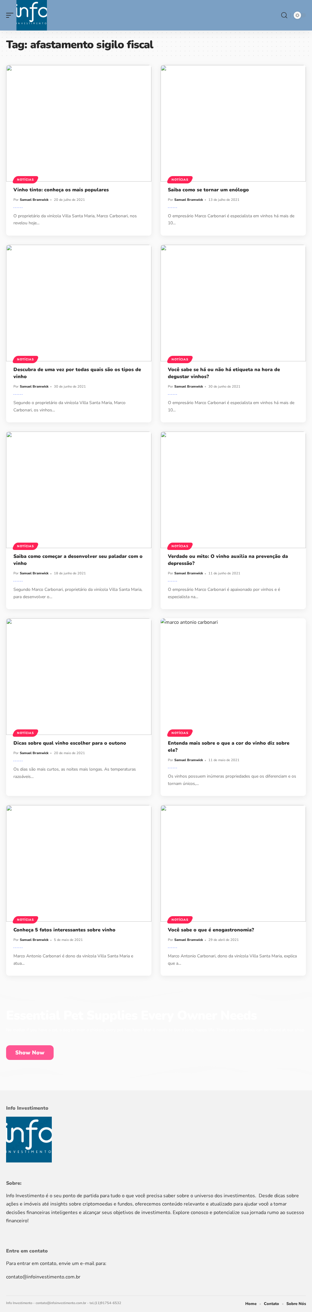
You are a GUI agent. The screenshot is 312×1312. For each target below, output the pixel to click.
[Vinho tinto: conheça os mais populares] (78, 123)
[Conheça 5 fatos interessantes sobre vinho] (78, 863)
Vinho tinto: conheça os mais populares (61, 189)
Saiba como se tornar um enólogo (208, 189)
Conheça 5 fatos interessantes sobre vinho (64, 930)
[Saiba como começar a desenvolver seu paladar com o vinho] (78, 490)
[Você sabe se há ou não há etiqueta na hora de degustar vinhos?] (233, 303)
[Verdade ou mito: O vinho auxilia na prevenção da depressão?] (233, 490)
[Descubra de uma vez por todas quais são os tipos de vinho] (78, 303)
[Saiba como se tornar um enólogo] (233, 123)
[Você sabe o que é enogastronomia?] (233, 863)
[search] (284, 15)
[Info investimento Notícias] (31, 15)
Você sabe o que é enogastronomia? (211, 930)
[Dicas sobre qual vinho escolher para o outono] (78, 676)
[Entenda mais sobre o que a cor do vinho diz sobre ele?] (233, 676)
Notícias (25, 180)
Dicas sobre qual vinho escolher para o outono (69, 743)
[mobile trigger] (11, 15)
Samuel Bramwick (34, 199)
